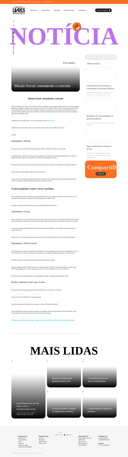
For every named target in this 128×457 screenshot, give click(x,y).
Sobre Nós (33, 10)
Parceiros (21, 443)
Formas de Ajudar (23, 445)
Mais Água (42, 440)
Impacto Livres (43, 441)
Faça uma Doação (102, 10)
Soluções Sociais (69, 10)
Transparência (45, 10)
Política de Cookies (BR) (24, 447)
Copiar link (101, 174)
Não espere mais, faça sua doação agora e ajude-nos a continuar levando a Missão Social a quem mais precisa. (43, 320)
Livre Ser (41, 438)
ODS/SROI (57, 10)
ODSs (19, 441)
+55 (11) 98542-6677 (104, 445)
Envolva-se (82, 10)
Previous (90, 111)
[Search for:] (101, 57)
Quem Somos (22, 438)
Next (111, 111)
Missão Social (50, 120)
